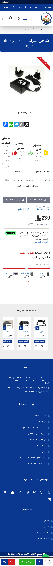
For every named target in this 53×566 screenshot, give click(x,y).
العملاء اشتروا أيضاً (26, 311)
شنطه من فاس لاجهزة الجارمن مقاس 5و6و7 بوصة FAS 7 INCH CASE (9, 332)
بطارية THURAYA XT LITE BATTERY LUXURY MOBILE (41, 273)
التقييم (18, 172)
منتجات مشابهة (43, 265)
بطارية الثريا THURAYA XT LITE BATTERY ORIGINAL (24, 273)
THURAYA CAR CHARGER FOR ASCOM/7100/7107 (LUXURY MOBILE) (8, 273)
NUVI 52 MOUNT (26, 332)
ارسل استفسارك (13, 200)
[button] (28, 281)
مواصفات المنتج (43, 172)
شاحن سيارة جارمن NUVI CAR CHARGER (43, 332)
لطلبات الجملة (36, 200)
